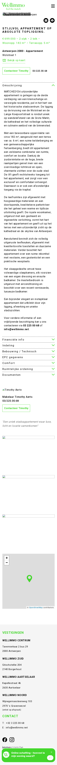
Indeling (8, 345)
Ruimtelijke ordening (17, 369)
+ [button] (7, 558)
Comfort (8, 363)
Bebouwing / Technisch (19, 351)
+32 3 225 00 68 (15, 723)
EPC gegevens (12, 357)
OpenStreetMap (36, 607)
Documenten (11, 374)
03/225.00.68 (39, 71)
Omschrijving (12, 85)
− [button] (7, 563)
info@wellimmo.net (17, 727)
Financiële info (13, 339)
